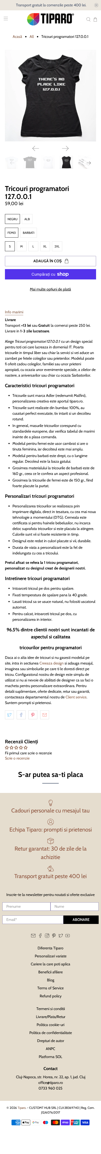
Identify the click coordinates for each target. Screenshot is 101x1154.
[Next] (65, 148)
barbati (28, 233)
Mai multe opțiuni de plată (50, 289)
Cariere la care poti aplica (50, 964)
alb (27, 219)
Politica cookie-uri (50, 1025)
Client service (76, 697)
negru (12, 219)
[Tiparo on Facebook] (40, 936)
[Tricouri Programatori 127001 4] (50, 95)
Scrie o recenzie (17, 758)
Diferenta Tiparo (50, 948)
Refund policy (51, 996)
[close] (96, 5)
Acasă (17, 37)
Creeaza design (51, 663)
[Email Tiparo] (33, 936)
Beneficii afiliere (50, 972)
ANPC (50, 1049)
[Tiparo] (50, 19)
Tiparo (22, 1108)
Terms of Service (50, 988)
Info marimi (14, 312)
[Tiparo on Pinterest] (54, 936)
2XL (57, 246)
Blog (50, 980)
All (32, 37)
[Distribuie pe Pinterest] (32, 714)
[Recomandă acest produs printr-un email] (44, 714)
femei (12, 233)
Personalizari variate (50, 956)
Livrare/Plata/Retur (50, 1017)
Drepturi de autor (50, 1041)
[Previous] (35, 148)
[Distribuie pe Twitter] (9, 714)
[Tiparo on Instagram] (47, 936)
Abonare (81, 919)
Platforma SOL (50, 1057)
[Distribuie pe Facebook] (21, 714)
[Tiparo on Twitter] (60, 936)
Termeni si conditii (50, 1009)
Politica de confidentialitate (50, 1033)
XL (45, 246)
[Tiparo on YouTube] (67, 936)
